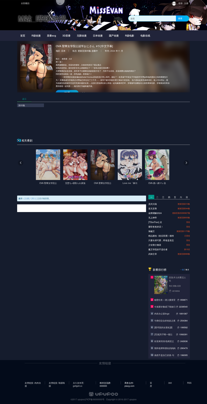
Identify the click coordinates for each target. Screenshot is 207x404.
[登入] (34, 198)
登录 (180, 3)
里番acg (51, 35)
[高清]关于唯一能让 (163, 334)
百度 (151, 382)
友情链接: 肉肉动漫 (33, 382)
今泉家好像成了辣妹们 (164, 306)
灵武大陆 (152, 203)
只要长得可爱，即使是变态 (161, 240)
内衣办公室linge (161, 313)
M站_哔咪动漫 (42, 18)
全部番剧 (25, 3)
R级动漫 (36, 35)
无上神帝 (152, 217)
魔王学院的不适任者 (157, 249)
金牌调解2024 (155, 212)
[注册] (27, 198)
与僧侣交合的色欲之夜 (164, 320)
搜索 (180, 18)
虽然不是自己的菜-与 (164, 355)
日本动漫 (98, 35)
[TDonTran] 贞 (155, 222)
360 (170, 382)
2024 (112, 51)
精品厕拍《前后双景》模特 (161, 235)
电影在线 (145, 35)
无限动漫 (82, 35)
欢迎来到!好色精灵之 (164, 341)
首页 (22, 35)
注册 (186, 3)
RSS (189, 382)
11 (119, 51)
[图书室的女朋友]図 (163, 327)
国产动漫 (114, 35)
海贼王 (151, 231)
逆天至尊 (152, 208)
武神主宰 (152, 253)
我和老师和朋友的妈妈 (164, 348)
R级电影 (129, 35)
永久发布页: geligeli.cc (78, 382)
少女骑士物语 (154, 244)
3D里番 (66, 35)
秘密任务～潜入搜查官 (164, 299)
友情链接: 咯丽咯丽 (57, 382)
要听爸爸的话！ (155, 226)
